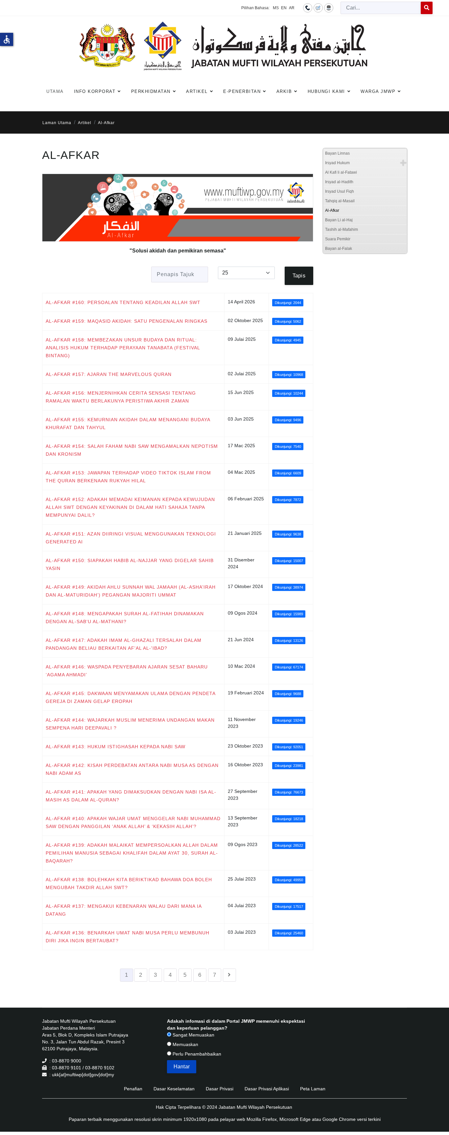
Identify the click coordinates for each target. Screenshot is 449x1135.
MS (276, 8)
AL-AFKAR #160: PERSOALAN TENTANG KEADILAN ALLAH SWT (123, 302)
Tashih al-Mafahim (341, 229)
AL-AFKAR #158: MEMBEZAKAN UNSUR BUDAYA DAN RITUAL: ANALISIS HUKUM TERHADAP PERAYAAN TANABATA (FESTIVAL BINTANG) (123, 347)
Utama (55, 91)
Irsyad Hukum (337, 163)
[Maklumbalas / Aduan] (318, 7)
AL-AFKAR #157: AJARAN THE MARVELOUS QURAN (109, 374)
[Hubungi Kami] (307, 7)
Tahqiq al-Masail (340, 201)
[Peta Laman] (328, 7)
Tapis (299, 275)
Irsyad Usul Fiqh (339, 191)
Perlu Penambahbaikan (196, 1054)
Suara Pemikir (337, 239)
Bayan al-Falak (338, 248)
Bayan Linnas (337, 153)
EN (284, 8)
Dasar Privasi (219, 1088)
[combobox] (381, 8)
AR (292, 8)
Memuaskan (184, 1044)
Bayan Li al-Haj (339, 220)
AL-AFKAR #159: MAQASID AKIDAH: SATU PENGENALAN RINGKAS (126, 321)
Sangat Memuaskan (192, 1034)
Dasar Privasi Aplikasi (267, 1088)
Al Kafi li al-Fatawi (341, 172)
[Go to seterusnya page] (229, 975)
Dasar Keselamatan (174, 1088)
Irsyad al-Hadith (339, 182)
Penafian (133, 1088)
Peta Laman (312, 1088)
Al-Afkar (332, 210)
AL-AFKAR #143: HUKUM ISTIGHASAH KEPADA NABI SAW (115, 746)
